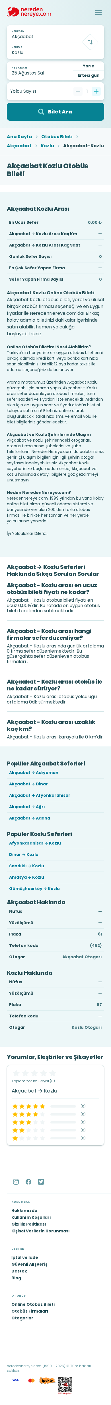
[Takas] (90, 42)
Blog (16, 1278)
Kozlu (47, 146)
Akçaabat (19, 146)
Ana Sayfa (19, 137)
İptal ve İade (24, 1257)
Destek (19, 1271)
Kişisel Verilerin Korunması (40, 1231)
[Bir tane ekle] (96, 91)
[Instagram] (16, 1181)
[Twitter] (41, 1181)
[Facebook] (29, 1181)
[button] (98, 12)
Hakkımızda (24, 1210)
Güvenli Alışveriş (29, 1264)
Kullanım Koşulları (31, 1217)
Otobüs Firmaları (29, 1311)
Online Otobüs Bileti (33, 1304)
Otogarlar (22, 1318)
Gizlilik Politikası (28, 1224)
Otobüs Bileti (57, 137)
